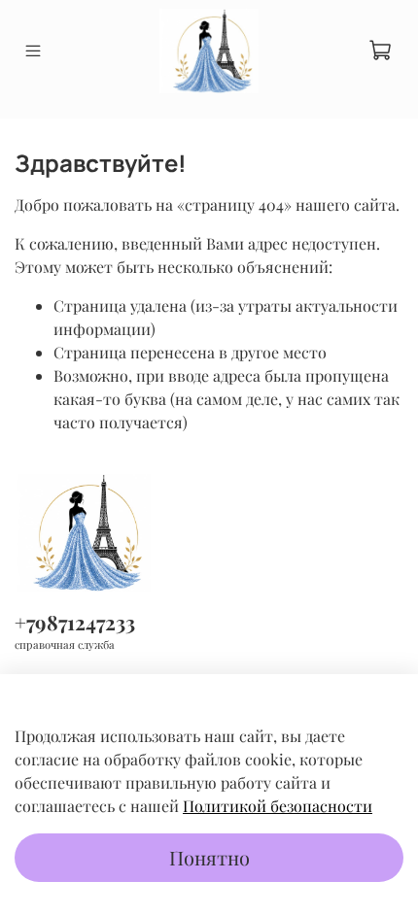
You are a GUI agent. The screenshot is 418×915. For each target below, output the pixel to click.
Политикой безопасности (277, 806)
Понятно (209, 857)
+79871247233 (75, 621)
